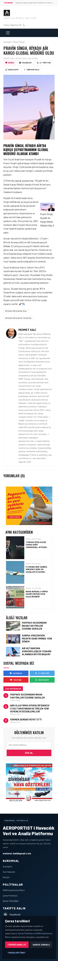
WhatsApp (13, 69)
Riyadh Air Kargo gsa (16, 311)
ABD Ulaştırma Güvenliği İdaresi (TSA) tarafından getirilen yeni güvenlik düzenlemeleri (29, 708)
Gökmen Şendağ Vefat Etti (26, 719)
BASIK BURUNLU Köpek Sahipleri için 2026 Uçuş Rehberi (37, 570)
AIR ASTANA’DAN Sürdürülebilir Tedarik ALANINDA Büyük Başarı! (36, 651)
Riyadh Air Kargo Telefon (18, 318)
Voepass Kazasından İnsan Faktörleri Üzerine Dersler (34, 625)
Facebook (27, 63)
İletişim (6, 877)
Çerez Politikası (10, 895)
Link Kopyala (33, 69)
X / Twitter (45, 63)
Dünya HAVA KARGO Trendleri (35, 593)
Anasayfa (7, 866)
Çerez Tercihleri (11, 900)
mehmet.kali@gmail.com (17, 853)
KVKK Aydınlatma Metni (14, 890)
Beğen (11, 63)
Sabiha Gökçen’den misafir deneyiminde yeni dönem (37, 638)
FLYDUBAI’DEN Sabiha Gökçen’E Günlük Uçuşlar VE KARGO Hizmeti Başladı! (36, 546)
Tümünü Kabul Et (17, 944)
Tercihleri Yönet (17, 952)
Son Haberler (9, 872)
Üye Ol (29, 752)
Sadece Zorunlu (41, 944)
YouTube (17, 680)
